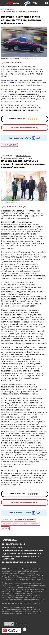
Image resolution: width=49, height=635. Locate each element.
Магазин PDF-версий (12, 547)
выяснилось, (21, 83)
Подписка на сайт (11, 554)
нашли (12, 80)
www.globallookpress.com (30, 58)
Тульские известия (9, 203)
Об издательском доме (13, 544)
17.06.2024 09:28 (7, 9)
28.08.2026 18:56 (7, 156)
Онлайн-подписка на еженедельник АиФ (22, 550)
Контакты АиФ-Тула (31, 554)
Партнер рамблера (21, 624)
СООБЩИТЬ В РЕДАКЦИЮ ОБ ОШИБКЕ (19, 562)
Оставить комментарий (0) (24, 128)
